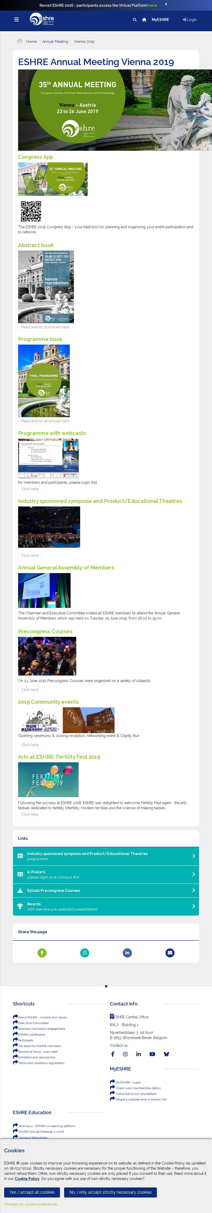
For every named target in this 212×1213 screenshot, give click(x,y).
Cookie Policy (27, 1179)
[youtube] (152, 1054)
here (152, 5)
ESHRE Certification (31, 1034)
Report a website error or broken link (141, 1099)
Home (31, 41)
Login (191, 20)
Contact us (119, 1045)
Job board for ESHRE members (39, 1046)
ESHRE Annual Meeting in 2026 (41, 1131)
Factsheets (25, 1040)
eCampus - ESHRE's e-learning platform (46, 1126)
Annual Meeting (55, 41)
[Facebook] (113, 1054)
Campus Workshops (32, 1137)
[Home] (144, 20)
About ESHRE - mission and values (42, 1017)
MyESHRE (161, 20)
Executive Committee (33, 1023)
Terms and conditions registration (41, 1063)
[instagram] (125, 1054)
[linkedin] (138, 1054)
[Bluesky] (166, 1054)
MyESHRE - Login (128, 1082)
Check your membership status (138, 1088)
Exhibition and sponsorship (36, 1057)
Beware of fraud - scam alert (38, 1051)
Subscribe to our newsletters (135, 1094)
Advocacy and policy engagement (41, 1028)
